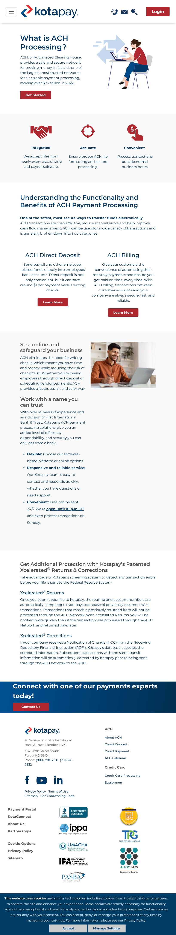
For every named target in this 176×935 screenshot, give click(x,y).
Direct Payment (117, 751)
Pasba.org (73, 876)
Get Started (36, 95)
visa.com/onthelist (128, 816)
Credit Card (115, 767)
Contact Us (30, 707)
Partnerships (19, 831)
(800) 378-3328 (47, 760)
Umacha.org (73, 846)
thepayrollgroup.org (146, 836)
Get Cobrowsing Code (57, 796)
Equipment (113, 782)
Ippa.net (73, 829)
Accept (68, 928)
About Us (16, 824)
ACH (109, 729)
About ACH (113, 737)
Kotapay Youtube (41, 780)
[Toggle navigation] (11, 11)
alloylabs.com (146, 860)
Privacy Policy (35, 791)
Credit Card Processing (123, 776)
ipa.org (73, 863)
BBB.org (73, 812)
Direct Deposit (116, 744)
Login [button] (158, 11)
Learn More (53, 302)
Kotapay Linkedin (58, 780)
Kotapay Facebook (27, 780)
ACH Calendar (115, 758)
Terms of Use (58, 791)
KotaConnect (19, 817)
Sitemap (31, 796)
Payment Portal (22, 809)
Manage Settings (106, 928)
